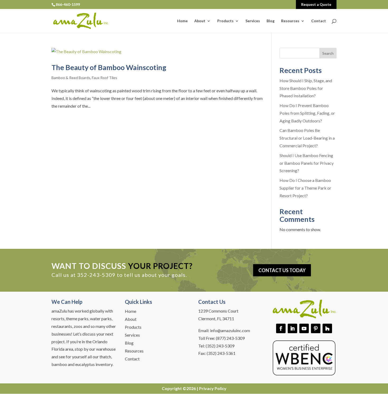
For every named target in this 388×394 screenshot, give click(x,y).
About (199, 21)
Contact (318, 21)
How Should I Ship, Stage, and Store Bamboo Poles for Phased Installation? (306, 88)
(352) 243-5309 (220, 345)
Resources (290, 21)
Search (328, 53)
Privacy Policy (212, 388)
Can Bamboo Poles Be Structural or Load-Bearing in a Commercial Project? (307, 138)
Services (252, 21)
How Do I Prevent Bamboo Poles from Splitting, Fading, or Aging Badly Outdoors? (307, 113)
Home (182, 21)
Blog (271, 21)
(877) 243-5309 (230, 338)
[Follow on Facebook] (281, 328)
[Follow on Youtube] (304, 328)
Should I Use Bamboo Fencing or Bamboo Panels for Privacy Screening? (307, 163)
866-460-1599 (68, 4)
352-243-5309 (96, 275)
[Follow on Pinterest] (315, 328)
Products (225, 21)
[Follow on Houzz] (327, 328)
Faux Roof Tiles (104, 77)
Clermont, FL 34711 (216, 318)
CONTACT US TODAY (282, 270)
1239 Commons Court (218, 310)
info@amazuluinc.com (230, 330)
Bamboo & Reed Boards (70, 77)
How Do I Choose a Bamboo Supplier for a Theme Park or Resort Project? (305, 188)
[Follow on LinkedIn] (292, 328)
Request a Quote (316, 4)
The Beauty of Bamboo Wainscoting (108, 67)
